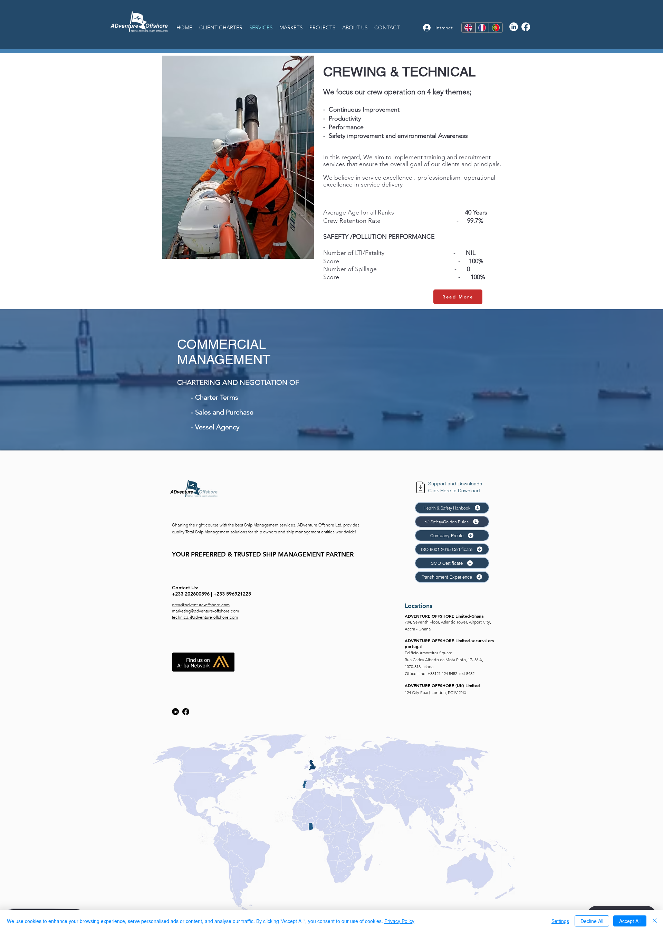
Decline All (591, 920)
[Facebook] (525, 26)
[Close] (655, 920)
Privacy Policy (399, 920)
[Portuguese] (495, 27)
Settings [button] (560, 920)
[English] (468, 27)
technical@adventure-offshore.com (205, 617)
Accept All (630, 920)
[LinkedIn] (513, 26)
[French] (482, 27)
